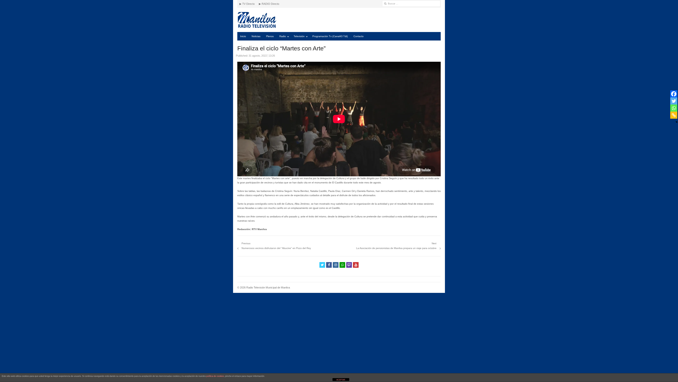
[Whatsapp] (673, 108)
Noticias (256, 36)
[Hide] (676, 122)
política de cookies (215, 376)
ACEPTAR (340, 380)
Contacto (358, 36)
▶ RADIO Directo (269, 3)
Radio (282, 36)
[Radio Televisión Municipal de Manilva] (339, 20)
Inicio (243, 36)
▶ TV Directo (247, 3)
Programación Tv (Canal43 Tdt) (330, 36)
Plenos (270, 36)
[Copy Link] (673, 115)
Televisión (299, 36)
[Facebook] (673, 93)
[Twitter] (673, 101)
